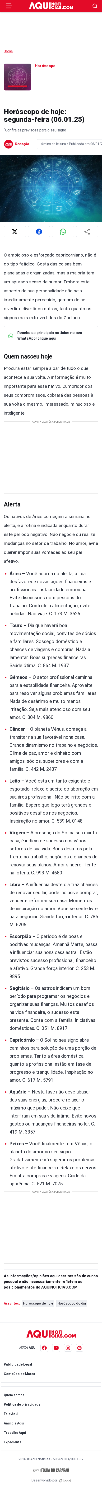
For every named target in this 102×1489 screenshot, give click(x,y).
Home (8, 51)
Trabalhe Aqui (15, 1433)
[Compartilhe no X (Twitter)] (15, 231)
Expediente (12, 1442)
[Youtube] (56, 1348)
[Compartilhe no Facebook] (39, 231)
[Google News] (79, 1348)
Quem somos (14, 1395)
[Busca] (95, 6)
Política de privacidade (22, 1404)
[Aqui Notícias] (51, 6)
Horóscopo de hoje (38, 1303)
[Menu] (9, 6)
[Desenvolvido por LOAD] (65, 1480)
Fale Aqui (11, 1414)
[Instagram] (68, 1348)
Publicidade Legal (18, 1364)
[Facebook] (44, 1348)
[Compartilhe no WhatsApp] (63, 231)
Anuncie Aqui (14, 1423)
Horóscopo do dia (71, 1303)
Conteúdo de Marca (19, 1374)
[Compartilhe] (87, 231)
